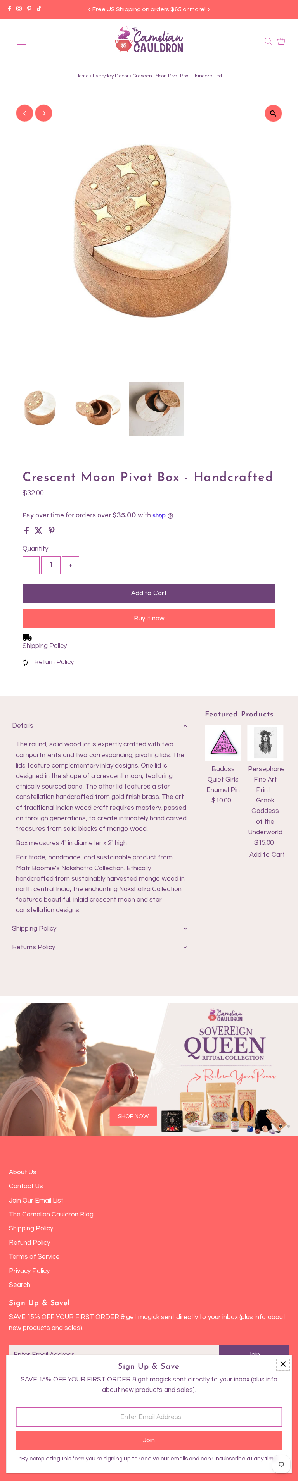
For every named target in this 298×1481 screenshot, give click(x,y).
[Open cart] (281, 41)
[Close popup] (283, 1364)
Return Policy (54, 662)
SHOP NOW (133, 1116)
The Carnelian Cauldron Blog (51, 1214)
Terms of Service (34, 1256)
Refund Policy (29, 1242)
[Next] (209, 9)
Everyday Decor (111, 76)
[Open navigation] (44, 41)
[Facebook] (9, 9)
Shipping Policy (45, 646)
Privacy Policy (29, 1271)
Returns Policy (33, 947)
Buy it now (149, 618)
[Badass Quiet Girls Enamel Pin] (223, 743)
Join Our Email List (36, 1200)
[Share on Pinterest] (52, 532)
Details (22, 725)
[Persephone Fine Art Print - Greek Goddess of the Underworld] (265, 743)
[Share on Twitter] (39, 532)
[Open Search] (268, 41)
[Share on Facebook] (27, 532)
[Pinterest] (29, 9)
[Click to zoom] (273, 113)
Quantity (35, 548)
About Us (22, 1172)
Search (19, 1285)
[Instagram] (19, 9)
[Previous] (89, 9)
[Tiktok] (39, 9)
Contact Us (26, 1186)
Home (82, 76)
